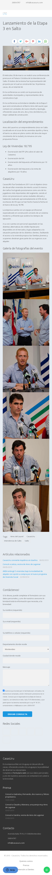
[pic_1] (26, 276)
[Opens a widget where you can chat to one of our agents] (10, 870)
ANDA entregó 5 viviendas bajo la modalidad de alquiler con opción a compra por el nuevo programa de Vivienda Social (25, 574)
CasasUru (31, 536)
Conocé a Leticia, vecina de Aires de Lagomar (21, 564)
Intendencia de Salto (12, 540)
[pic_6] (26, 508)
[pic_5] (26, 462)
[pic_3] (26, 369)
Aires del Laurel (16, 536)
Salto (27, 540)
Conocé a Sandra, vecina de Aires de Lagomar (24, 815)
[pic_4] (26, 415)
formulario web (19, 773)
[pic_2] (26, 322)
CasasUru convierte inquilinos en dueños (20, 560)
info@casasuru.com (34, 2)
